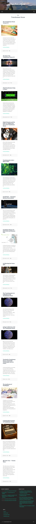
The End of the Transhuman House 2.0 (9, 56)
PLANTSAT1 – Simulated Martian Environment (9, 197)
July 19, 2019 (6, 191)
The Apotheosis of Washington (7, 385)
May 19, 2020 (6, 50)
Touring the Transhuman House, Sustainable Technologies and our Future (9, 361)
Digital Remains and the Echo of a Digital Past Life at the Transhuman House (9, 124)
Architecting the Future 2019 (9, 264)
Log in (5, 511)
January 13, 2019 (6, 258)
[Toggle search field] (34, 11)
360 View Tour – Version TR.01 (9, 461)
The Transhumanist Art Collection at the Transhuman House (9, 294)
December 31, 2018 (7, 288)
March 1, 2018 (6, 455)
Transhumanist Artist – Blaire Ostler (9, 160)
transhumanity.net (18, 4)
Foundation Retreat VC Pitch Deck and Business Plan (9, 231)
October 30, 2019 (6, 155)
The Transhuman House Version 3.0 (9, 22)
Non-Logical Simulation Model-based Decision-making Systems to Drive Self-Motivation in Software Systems (26, 498)
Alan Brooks (4, 495)
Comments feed (6, 514)
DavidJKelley (4, 492)
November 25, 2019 (7, 117)
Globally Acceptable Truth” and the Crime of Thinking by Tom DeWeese (9, 496)
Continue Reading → (6, 47)
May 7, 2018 (6, 379)
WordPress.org (6, 516)
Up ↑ (34, 521)
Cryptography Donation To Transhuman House (9, 421)
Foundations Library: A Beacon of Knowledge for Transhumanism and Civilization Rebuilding (26, 491)
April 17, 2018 (6, 415)
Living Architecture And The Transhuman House (9, 327)
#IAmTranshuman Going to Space (9, 88)
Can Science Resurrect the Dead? (10, 490)
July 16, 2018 (6, 354)
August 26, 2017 (6, 481)
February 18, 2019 (6, 224)
